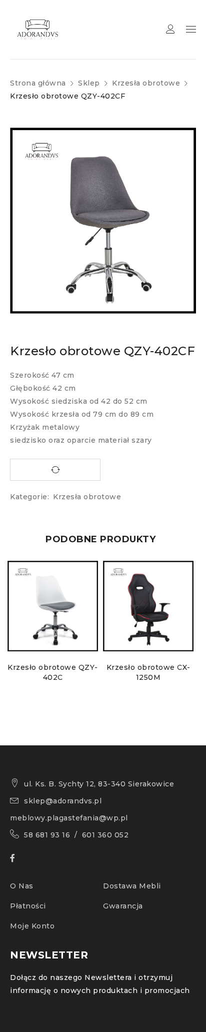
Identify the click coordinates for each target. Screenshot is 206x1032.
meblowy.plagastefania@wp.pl (69, 817)
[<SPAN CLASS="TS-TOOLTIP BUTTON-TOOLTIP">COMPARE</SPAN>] (55, 470)
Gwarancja (123, 905)
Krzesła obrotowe (146, 83)
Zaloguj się (170, 29)
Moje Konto (32, 925)
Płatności (28, 905)
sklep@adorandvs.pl (63, 800)
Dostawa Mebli (132, 885)
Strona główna (38, 83)
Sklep (89, 83)
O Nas (22, 885)
